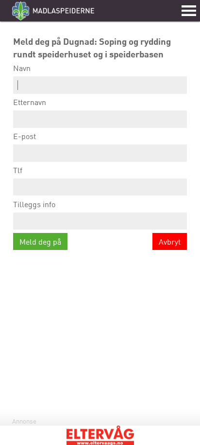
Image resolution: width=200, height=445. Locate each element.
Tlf (17, 170)
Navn (22, 68)
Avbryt (170, 242)
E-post (24, 136)
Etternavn (29, 102)
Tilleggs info (34, 204)
